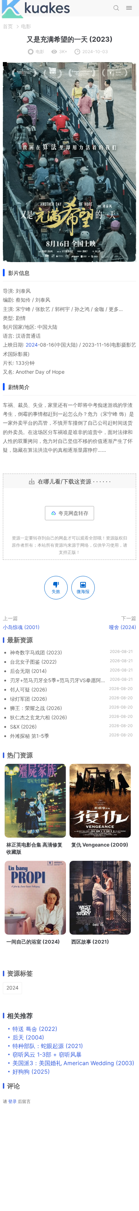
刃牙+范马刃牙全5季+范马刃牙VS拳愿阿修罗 (58, 680)
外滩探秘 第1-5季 (29, 736)
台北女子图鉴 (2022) (33, 662)
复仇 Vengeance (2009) (99, 845)
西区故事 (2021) (90, 942)
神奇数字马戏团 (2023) (36, 652)
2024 (32, 345)
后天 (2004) (28, 1037)
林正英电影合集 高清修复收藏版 (34, 848)
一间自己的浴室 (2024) (33, 942)
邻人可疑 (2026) (28, 689)
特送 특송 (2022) (34, 1028)
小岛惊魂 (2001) (21, 627)
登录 (12, 1101)
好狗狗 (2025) (31, 1071)
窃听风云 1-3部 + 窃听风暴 (47, 1054)
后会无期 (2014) (28, 671)
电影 (26, 26)
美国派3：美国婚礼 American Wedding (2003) (73, 1063)
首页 (8, 26)
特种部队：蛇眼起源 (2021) (47, 1045)
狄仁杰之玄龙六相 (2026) (38, 717)
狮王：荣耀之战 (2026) (36, 708)
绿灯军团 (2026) (28, 699)
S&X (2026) (23, 727)
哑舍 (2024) (122, 627)
